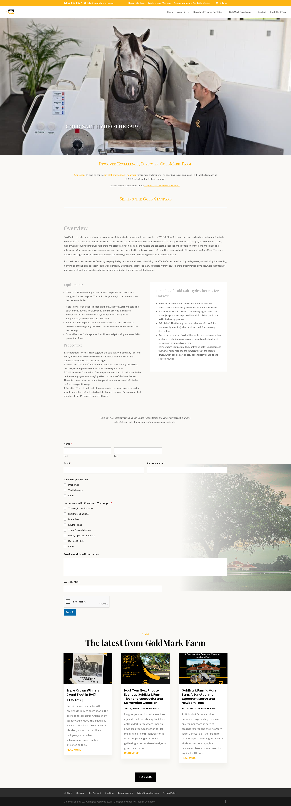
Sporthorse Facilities (79, 513)
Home (170, 12)
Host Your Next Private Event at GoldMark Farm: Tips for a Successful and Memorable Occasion (143, 696)
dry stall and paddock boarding (120, 174)
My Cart (68, 793)
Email (67, 463)
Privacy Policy (169, 793)
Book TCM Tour (136, 3)
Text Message (75, 490)
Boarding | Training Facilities (207, 12)
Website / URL (72, 582)
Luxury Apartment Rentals (81, 535)
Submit (70, 612)
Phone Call (73, 484)
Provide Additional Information (81, 554)
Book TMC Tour (278, 12)
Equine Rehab (75, 524)
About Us (182, 12)
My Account (95, 793)
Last (116, 456)
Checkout (80, 793)
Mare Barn (73, 519)
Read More (145, 777)
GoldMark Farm (150, 708)
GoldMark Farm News (240, 12)
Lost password (125, 793)
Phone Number (156, 463)
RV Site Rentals (76, 540)
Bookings (109, 793)
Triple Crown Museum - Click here (162, 185)
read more (74, 749)
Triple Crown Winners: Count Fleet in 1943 (83, 692)
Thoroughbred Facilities (80, 508)
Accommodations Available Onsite (192, 3)
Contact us (79, 174)
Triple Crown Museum (159, 3)
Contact (262, 12)
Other (71, 546)
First (66, 456)
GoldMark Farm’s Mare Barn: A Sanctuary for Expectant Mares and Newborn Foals (199, 696)
